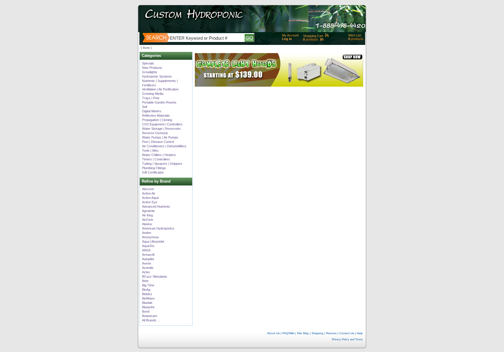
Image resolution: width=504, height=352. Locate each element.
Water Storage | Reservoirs (161, 128)
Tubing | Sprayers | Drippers (162, 163)
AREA (146, 250)
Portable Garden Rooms (159, 102)
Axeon (146, 263)
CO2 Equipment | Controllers (162, 124)
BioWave (148, 298)
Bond (145, 311)
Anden (146, 232)
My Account (290, 35)
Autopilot (148, 259)
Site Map (303, 333)
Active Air (148, 193)
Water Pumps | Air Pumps (160, 137)
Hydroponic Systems (157, 76)
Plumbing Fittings (154, 168)
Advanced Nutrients (156, 206)
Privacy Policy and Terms (347, 339)
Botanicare (149, 316)
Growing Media (152, 93)
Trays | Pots (151, 98)
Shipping (317, 333)
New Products (152, 67)
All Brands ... (151, 320)
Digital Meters (151, 111)
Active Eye (149, 202)
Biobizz (147, 294)
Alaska (147, 224)
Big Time (148, 285)
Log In (287, 39)
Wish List (354, 35)
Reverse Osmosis (155, 133)
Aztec (146, 272)
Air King (147, 215)
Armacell (148, 254)
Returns (331, 333)
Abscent (148, 189)
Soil (144, 106)
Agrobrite (148, 211)
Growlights (149, 72)
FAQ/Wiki (288, 333)
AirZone (147, 219)
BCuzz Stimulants (154, 276)
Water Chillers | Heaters (159, 155)
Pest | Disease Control (158, 141)
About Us (273, 333)
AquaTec (148, 246)
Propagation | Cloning (157, 120)
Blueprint (148, 307)
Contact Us (346, 333)
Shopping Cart (313, 36)
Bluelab (147, 302)
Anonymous (150, 237)
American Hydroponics (158, 228)
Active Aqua (150, 197)
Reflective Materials (156, 115)
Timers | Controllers (156, 159)
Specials (148, 63)
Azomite (147, 267)
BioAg (146, 289)
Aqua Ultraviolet (153, 241)
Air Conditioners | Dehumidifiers (164, 146)
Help (360, 10)
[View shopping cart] (327, 36)
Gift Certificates (153, 172)
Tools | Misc (150, 150)
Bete (145, 281)
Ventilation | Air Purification (160, 89)
